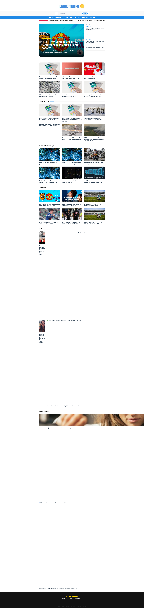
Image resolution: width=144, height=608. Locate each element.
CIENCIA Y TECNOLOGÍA (75, 17)
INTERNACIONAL (58, 17)
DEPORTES (66, 17)
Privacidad (79, 606)
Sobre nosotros (61, 606)
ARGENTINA (51, 17)
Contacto (67, 606)
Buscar (85, 13)
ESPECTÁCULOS (85, 17)
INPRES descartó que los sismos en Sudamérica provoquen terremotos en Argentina (82, 20)
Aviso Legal (73, 606)
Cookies (84, 606)
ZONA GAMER (92, 17)
